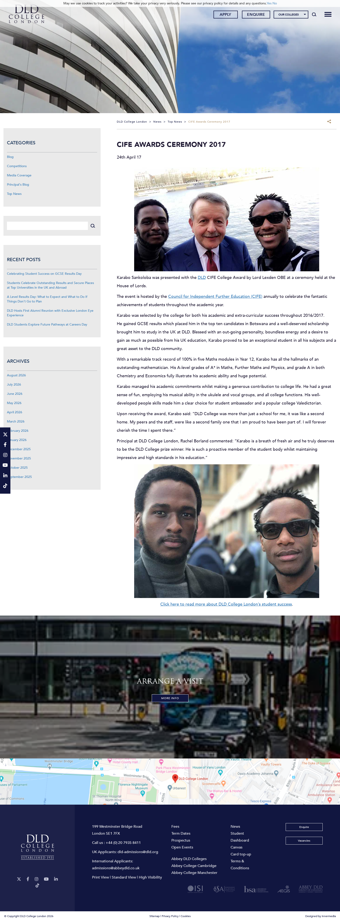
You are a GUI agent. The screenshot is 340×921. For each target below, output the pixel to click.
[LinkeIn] (56, 879)
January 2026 (17, 440)
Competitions (17, 166)
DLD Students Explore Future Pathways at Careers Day (47, 324)
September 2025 (19, 477)
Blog (10, 157)
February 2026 (17, 431)
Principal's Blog (18, 184)
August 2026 (16, 375)
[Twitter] (19, 879)
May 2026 (14, 403)
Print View (100, 877)
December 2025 (19, 449)
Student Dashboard (240, 837)
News (235, 826)
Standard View (124, 877)
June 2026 (14, 394)
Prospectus (180, 840)
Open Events (182, 847)
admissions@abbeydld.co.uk (115, 868)
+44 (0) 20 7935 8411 (123, 842)
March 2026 (16, 421)
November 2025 (19, 458)
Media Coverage (19, 175)
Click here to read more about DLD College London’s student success (226, 604)
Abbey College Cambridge (193, 865)
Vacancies (304, 840)
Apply (225, 14)
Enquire (256, 14)
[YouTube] (46, 879)
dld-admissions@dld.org (137, 852)
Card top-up (241, 854)
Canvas (236, 847)
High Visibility (150, 877)
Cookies (186, 916)
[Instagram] (36, 879)
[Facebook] (27, 879)
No (274, 3)
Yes (269, 3)
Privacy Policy (170, 916)
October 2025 (17, 467)
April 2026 (14, 412)
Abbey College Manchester (194, 872)
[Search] (314, 14)
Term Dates (180, 833)
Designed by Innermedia (320, 916)
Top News (14, 194)
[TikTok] (37, 885)
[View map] (170, 781)
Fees (175, 826)
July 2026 (14, 384)
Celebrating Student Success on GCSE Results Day (44, 274)
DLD (202, 278)
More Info (170, 698)
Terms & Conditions (240, 865)
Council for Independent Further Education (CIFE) (215, 296)
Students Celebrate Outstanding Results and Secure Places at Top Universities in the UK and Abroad (50, 285)
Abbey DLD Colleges (189, 858)
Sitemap (154, 916)
